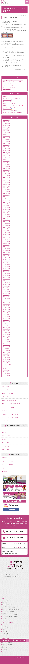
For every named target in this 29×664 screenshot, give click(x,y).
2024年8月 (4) (6, 162)
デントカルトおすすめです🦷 (10, 110)
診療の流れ (6, 471)
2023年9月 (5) (6, 182)
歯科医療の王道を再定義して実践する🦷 (12, 112)
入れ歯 (5, 410)
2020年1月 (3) (6, 255)
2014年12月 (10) (7, 364)
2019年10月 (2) (6, 261)
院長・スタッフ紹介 (8, 461)
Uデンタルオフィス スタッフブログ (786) (13, 80)
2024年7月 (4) (6, 164)
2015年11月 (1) (6, 345)
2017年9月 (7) (6, 305)
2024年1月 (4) (6, 175)
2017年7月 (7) (6, 309)
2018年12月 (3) (6, 279)
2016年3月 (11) (6, 338)
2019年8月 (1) (6, 264)
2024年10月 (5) (6, 159)
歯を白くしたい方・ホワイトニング (11, 403)
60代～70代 (6, 449)
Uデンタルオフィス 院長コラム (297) (12, 81)
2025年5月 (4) (6, 146)
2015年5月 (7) (6, 355)
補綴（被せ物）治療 (8, 393)
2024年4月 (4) (6, 170)
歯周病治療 (6, 386)
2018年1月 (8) (6, 298)
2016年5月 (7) (6, 334)
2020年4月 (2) (6, 250)
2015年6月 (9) (6, 354)
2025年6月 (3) (6, 145)
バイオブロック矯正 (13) (9, 85)
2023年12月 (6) (6, 177)
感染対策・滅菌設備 (8, 464)
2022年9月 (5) (6, 204)
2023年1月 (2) (6, 196)
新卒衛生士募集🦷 (7, 100)
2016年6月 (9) (6, 332)
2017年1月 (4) (6, 320)
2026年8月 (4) (6, 120)
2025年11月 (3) (6, 136)
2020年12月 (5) (6, 236)
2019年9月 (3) (6, 262)
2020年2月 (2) (6, 254)
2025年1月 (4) (6, 154)
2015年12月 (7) (6, 343)
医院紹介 (5, 457)
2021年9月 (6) (6, 223)
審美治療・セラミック (8, 396)
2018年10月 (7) (6, 282)
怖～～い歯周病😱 (7, 109)
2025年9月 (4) (6, 139)
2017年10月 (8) (6, 304)
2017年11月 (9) (6, 302)
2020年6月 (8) (6, 246)
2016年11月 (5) (6, 323)
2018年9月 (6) (6, 284)
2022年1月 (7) (6, 216)
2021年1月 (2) (6, 234)
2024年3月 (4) (6, 171)
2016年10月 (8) (6, 325)
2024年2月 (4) (6, 173)
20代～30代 (6, 442)
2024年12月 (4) (6, 155)
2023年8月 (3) (6, 184)
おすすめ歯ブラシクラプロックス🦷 (11, 98)
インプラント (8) (7, 83)
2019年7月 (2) (6, 266)
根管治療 (5, 389)
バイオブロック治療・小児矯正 (10, 417)
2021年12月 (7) (6, 218)
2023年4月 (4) (6, 191)
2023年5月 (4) (6, 189)
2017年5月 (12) (6, 313)
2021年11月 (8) (6, 220)
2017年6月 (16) (6, 311)
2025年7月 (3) (6, 143)
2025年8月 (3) (6, 141)
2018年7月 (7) (6, 287)
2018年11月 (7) (6, 280)
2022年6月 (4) (6, 209)
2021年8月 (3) (6, 225)
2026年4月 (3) (6, 127)
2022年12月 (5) (6, 198)
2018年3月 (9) (6, 295)
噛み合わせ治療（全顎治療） (10, 400)
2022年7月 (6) (6, 207)
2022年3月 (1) (6, 212)
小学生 (5, 432)
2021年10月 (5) (6, 221)
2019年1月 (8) (6, 277)
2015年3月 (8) (6, 359)
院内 (4, 468)
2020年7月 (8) (6, 245)
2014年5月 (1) (6, 375)
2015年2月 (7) (6, 361)
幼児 (4, 429)
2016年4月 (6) (6, 336)
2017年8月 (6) (6, 307)
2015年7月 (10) (6, 352)
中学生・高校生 (7, 435)
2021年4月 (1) (6, 232)
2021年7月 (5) (6, 227)
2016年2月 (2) (6, 339)
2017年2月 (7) (6, 318)
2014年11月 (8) (6, 366)
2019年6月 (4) (6, 268)
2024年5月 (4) (6, 168)
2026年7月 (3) (6, 121)
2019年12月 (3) (6, 257)
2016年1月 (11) (6, 341)
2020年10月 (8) (6, 239)
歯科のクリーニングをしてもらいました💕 (13, 105)
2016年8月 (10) (6, 329)
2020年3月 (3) (6, 252)
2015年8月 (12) (6, 350)
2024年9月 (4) (6, 161)
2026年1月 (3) (6, 132)
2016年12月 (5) (6, 321)
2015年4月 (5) (6, 357)
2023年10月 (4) (6, 180)
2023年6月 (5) (6, 187)
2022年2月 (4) (6, 214)
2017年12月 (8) (6, 300)
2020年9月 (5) (6, 241)
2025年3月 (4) (6, 150)
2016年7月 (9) (6, 330)
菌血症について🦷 (7, 101)
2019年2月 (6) (6, 275)
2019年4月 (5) (6, 271)
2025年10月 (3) (6, 137)
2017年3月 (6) (6, 316)
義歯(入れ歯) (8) (7, 89)
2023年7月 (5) (6, 186)
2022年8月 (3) (6, 205)
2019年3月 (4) (6, 273)
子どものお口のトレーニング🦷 (10, 107)
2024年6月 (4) (6, 166)
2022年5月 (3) (6, 211)
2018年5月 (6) (6, 291)
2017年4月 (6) (6, 314)
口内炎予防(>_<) (7, 96)
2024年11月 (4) (6, 157)
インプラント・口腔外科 (9, 407)
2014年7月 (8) (6, 373)
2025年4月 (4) (6, 148)
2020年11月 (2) (6, 237)
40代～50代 (6, 446)
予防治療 (5, 421)
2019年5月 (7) (6, 270)
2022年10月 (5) (6, 202)
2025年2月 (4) (6, 152)
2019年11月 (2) (6, 259)
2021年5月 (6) (6, 230)
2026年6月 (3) (6, 123)
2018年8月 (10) (6, 286)
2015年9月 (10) (6, 348)
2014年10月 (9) (6, 368)
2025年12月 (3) (6, 134)
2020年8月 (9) (6, 243)
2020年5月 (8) (6, 248)
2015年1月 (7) (6, 362)
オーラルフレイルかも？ (9, 103)
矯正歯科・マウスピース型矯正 (10, 414)
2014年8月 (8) (6, 371)
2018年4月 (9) (6, 293)
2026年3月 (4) (6, 129)
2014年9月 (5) (6, 370)
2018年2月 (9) (6, 296)
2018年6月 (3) (6, 289)
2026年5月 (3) (6, 125)
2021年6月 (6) (6, 229)
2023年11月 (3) (6, 179)
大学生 (5, 439)
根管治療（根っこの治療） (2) (10, 87)
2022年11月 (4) (6, 200)
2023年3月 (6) (6, 193)
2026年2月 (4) (6, 130)
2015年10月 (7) (6, 346)
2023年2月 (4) (6, 195)
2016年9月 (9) (6, 327)
